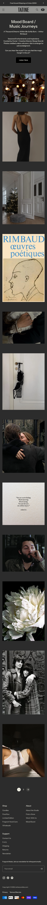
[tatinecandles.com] (23, 10)
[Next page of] (28, 789)
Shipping (5, 846)
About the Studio (32, 810)
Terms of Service (15, 892)
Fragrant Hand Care (10, 822)
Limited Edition (8, 818)
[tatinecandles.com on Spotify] (12, 877)
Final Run (5, 814)
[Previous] (3, 3)
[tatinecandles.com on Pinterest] (8, 877)
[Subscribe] (42, 869)
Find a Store (30, 814)
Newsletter (6, 854)
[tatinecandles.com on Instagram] (3, 877)
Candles (5, 810)
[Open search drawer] (37, 9)
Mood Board (30, 822)
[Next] (43, 3)
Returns (5, 850)
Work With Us (31, 818)
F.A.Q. (4, 842)
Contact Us (6, 838)
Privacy (5, 892)
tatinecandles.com (21, 887)
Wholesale (6, 825)
